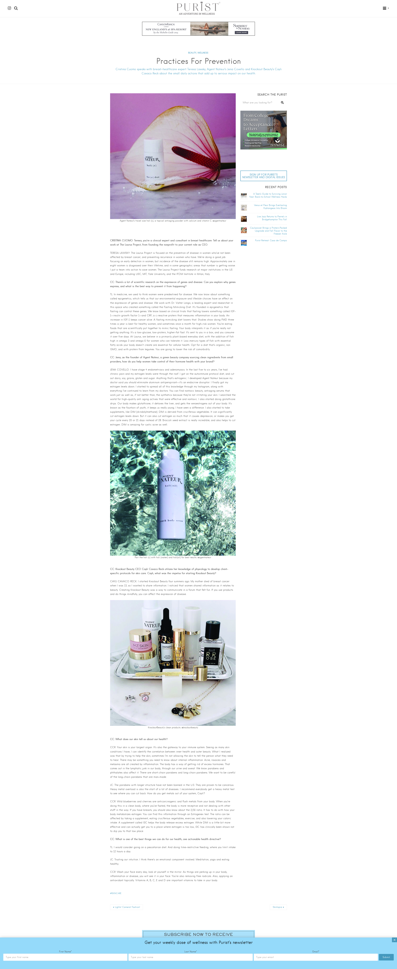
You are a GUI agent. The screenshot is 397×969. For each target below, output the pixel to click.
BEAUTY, (192, 52)
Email (315, 951)
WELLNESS (203, 52)
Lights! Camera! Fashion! (127, 907)
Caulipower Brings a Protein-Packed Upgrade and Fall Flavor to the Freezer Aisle (268, 231)
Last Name (190, 951)
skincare (116, 893)
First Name (65, 951)
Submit (386, 957)
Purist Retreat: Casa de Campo (271, 240)
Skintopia (277, 907)
